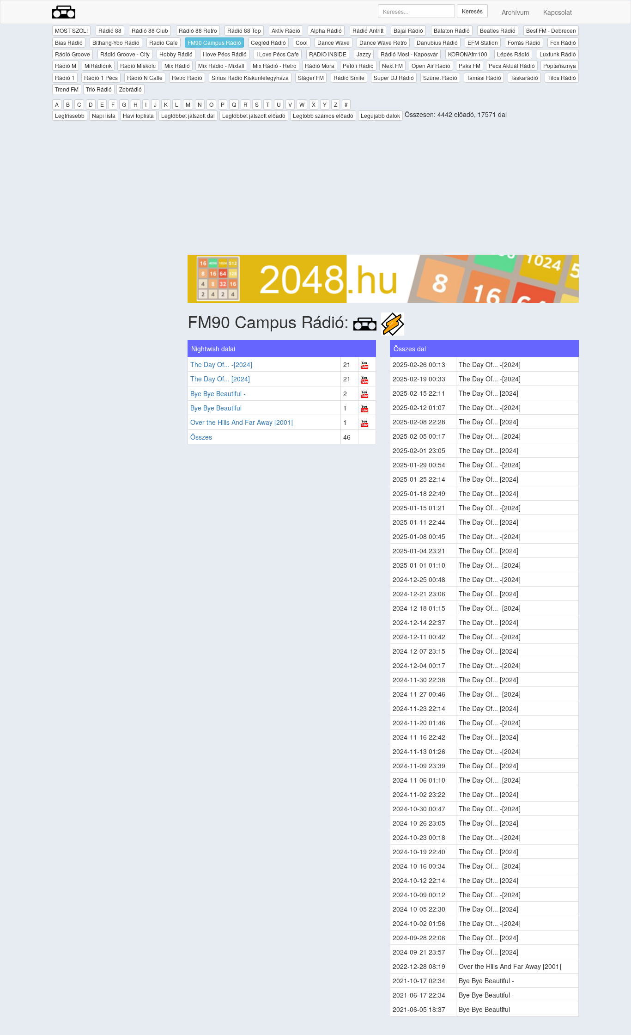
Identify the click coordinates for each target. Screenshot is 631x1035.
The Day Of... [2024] (220, 378)
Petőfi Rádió (358, 65)
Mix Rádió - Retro (275, 65)
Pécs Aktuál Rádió (512, 65)
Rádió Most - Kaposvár (409, 54)
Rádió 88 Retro (198, 30)
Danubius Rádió (437, 42)
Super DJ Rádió (394, 77)
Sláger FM (311, 77)
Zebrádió (130, 89)
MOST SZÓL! (71, 30)
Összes (201, 436)
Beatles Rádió (498, 30)
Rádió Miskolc (138, 65)
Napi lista (103, 115)
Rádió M (65, 65)
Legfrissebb (70, 115)
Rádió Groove (72, 54)
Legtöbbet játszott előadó (253, 115)
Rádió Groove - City (125, 54)
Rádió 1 (65, 77)
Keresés (472, 11)
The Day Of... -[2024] (221, 364)
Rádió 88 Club (150, 30)
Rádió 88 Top (244, 30)
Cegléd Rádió (268, 42)
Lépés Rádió (513, 54)
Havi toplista (138, 115)
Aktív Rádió (286, 30)
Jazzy (364, 54)
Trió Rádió (99, 89)
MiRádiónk (98, 65)
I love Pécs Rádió (225, 54)
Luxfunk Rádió (558, 54)
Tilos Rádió (561, 77)
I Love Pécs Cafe (277, 54)
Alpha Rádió (326, 30)
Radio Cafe (163, 42)
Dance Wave (333, 42)
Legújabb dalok (380, 115)
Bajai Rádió (408, 30)
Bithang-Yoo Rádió (116, 42)
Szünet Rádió (440, 77)
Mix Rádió (177, 65)
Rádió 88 (109, 30)
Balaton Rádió (452, 30)
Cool (302, 42)
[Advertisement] (383, 190)
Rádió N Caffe (145, 77)
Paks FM (469, 65)
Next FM (392, 65)
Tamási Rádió (484, 77)
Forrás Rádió (524, 42)
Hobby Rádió (176, 54)
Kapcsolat (557, 12)
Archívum (515, 12)
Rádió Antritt (367, 30)
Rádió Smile (349, 77)
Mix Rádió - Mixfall (221, 65)
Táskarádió (524, 77)
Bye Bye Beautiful (216, 407)
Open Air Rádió (431, 65)
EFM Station (482, 42)
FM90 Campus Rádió (214, 42)
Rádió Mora (319, 65)
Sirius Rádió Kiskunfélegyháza (250, 77)
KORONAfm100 (467, 54)
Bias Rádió (69, 42)
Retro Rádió (187, 77)
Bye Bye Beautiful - (218, 393)
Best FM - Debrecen (551, 30)
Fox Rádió (563, 42)
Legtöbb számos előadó (323, 115)
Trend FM (67, 89)
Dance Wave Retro (383, 42)
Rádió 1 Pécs (101, 77)
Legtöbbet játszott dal (188, 115)
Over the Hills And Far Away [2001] (241, 422)
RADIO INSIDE (327, 54)
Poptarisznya (559, 65)
